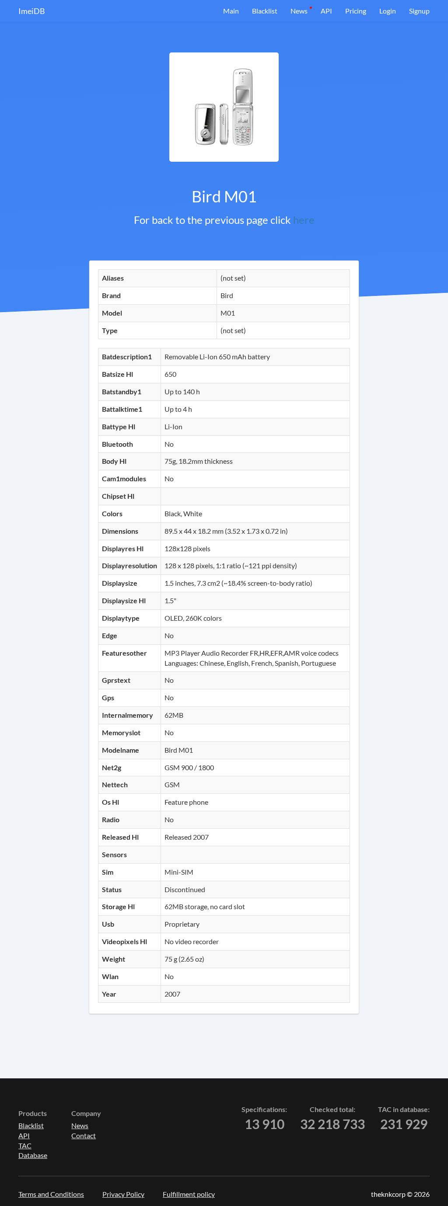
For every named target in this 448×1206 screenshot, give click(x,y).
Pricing (355, 11)
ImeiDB (31, 11)
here (304, 219)
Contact (83, 1135)
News (299, 11)
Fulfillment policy (189, 1194)
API (326, 11)
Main (231, 11)
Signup (419, 11)
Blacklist (264, 11)
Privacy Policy (123, 1194)
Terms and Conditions (51, 1194)
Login (387, 11)
